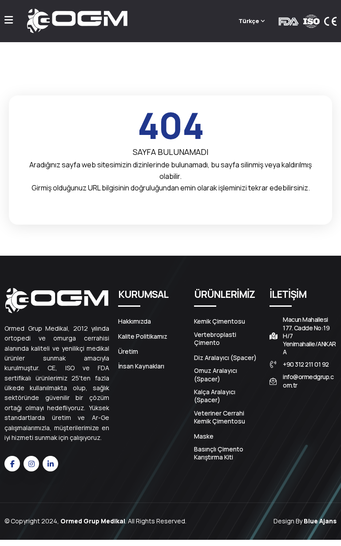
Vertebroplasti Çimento (215, 339)
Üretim (128, 352)
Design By (305, 521)
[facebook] (12, 463)
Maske (204, 436)
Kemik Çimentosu (219, 321)
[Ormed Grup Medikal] (77, 21)
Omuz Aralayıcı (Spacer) (215, 375)
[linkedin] (50, 463)
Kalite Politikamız (142, 336)
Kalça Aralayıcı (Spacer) (214, 396)
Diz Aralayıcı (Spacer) (225, 358)
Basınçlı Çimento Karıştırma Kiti (218, 453)
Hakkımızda (134, 321)
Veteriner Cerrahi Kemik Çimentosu (219, 417)
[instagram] (31, 463)
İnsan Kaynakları (141, 366)
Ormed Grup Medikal (92, 521)
